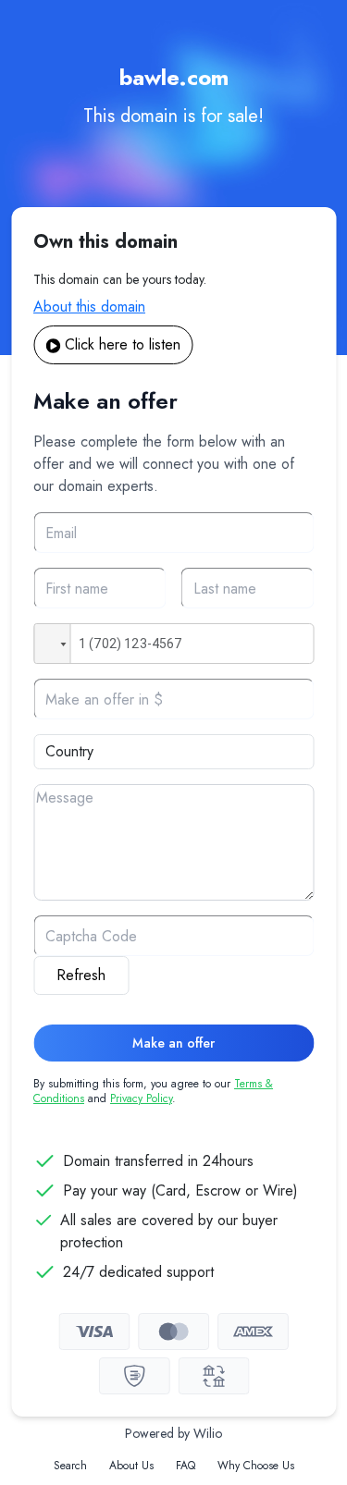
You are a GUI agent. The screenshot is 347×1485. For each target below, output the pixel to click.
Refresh (80, 975)
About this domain (89, 306)
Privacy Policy (141, 1098)
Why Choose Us (255, 1465)
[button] (51, 643)
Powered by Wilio (173, 1433)
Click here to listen (122, 344)
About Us (131, 1465)
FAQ (185, 1465)
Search (70, 1465)
